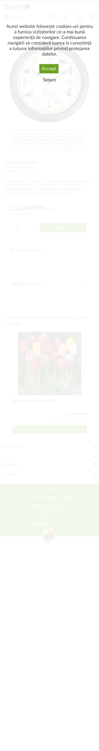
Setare (49, 80)
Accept (49, 68)
